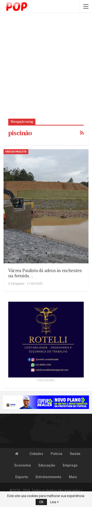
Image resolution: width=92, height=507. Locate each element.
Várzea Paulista (16, 151)
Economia (22, 465)
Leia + (54, 502)
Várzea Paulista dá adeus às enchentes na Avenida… (45, 273)
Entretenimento (48, 477)
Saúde (75, 454)
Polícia (56, 454)
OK (41, 502)
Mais (73, 477)
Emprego (70, 465)
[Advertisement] (46, 64)
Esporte (21, 477)
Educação (46, 465)
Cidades (36, 454)
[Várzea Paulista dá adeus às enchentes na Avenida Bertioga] (46, 206)
